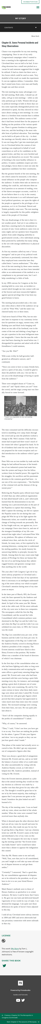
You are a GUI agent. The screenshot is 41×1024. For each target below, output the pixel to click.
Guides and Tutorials (20, 995)
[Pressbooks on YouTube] (18, 1001)
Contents (8, 27)
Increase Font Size (30, 2)
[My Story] (6, 7)
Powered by (20, 990)
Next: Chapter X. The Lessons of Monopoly (22, 1022)
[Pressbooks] (20, 983)
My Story (20, 18)
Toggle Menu (38, 7)
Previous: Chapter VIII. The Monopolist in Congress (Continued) (17, 1016)
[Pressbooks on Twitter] (23, 1001)
